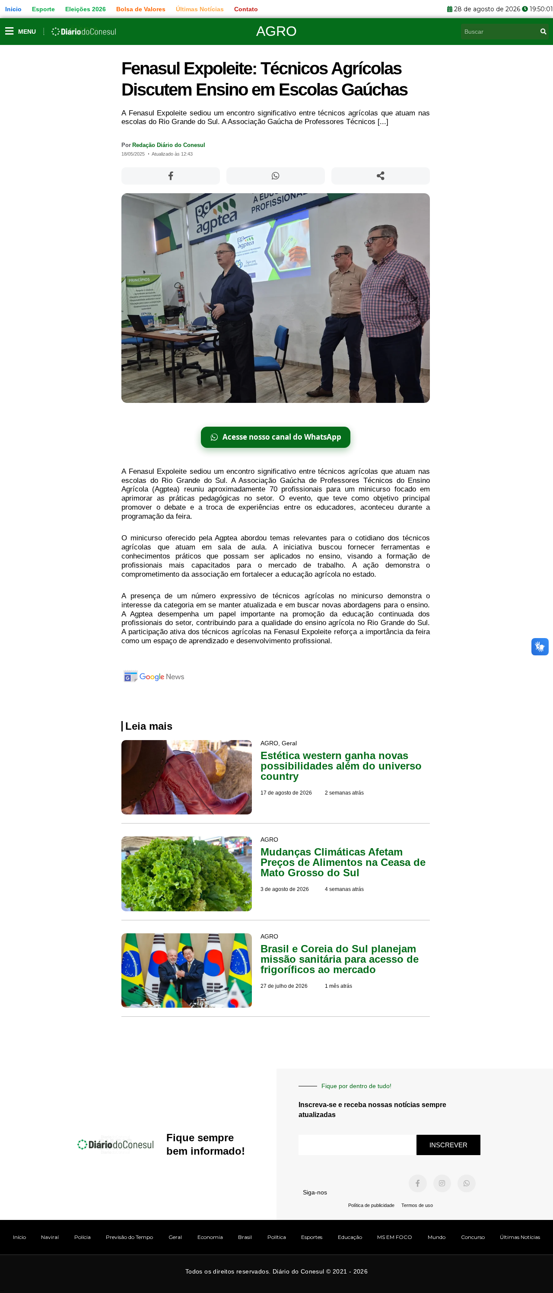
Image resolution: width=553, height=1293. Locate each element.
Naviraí (50, 1237)
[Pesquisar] (543, 31)
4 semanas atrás (344, 889)
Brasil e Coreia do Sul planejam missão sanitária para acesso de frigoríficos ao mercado (340, 959)
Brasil (245, 1237)
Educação (350, 1237)
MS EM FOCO (394, 1237)
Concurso (473, 1237)
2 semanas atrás (344, 793)
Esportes (311, 1237)
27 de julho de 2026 (284, 986)
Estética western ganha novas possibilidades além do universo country (341, 766)
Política (276, 1237)
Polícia (82, 1237)
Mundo (436, 1237)
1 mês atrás (338, 986)
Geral (175, 1237)
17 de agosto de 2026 (286, 793)
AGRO (276, 31)
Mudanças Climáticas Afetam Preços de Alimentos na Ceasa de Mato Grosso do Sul (343, 862)
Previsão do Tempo (129, 1237)
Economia (210, 1237)
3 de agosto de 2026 (285, 889)
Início (19, 1237)
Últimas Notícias (520, 1237)
